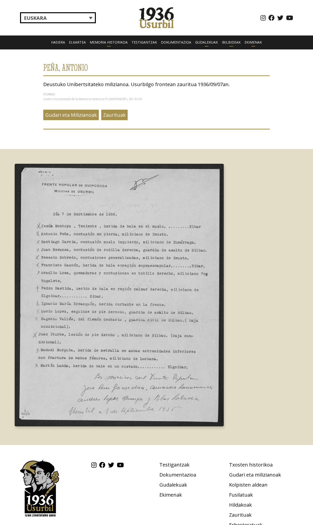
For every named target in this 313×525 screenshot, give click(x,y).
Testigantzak (144, 42)
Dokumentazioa (176, 42)
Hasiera (58, 42)
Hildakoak (240, 505)
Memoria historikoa (109, 42)
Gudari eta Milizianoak (71, 115)
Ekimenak (253, 42)
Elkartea (77, 42)
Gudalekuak (206, 42)
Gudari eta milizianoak (255, 474)
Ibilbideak (231, 42)
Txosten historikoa (251, 464)
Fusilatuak (241, 494)
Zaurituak (114, 115)
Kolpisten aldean (248, 484)
